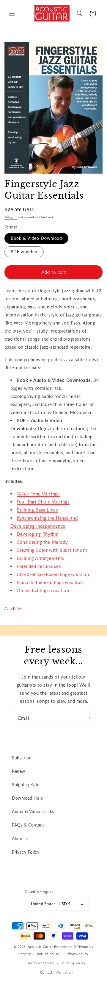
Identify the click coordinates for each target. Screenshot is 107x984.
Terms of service (41, 963)
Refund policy (48, 954)
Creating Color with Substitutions (52, 550)
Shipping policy (73, 963)
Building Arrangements (40, 558)
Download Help (27, 798)
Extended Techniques (39, 566)
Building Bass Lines (37, 509)
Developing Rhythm (37, 534)
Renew (18, 771)
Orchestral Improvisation (43, 590)
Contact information (56, 972)
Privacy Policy (25, 852)
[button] (11, 13)
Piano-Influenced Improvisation (50, 582)
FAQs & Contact (28, 824)
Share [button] (16, 608)
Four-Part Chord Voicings (43, 501)
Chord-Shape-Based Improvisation (53, 574)
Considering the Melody (42, 542)
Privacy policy (77, 954)
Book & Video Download (36, 238)
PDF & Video (24, 251)
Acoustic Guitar (40, 947)
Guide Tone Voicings (38, 493)
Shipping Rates (26, 784)
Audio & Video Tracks (33, 811)
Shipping (11, 217)
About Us (21, 838)
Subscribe (21, 757)
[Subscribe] (88, 718)
